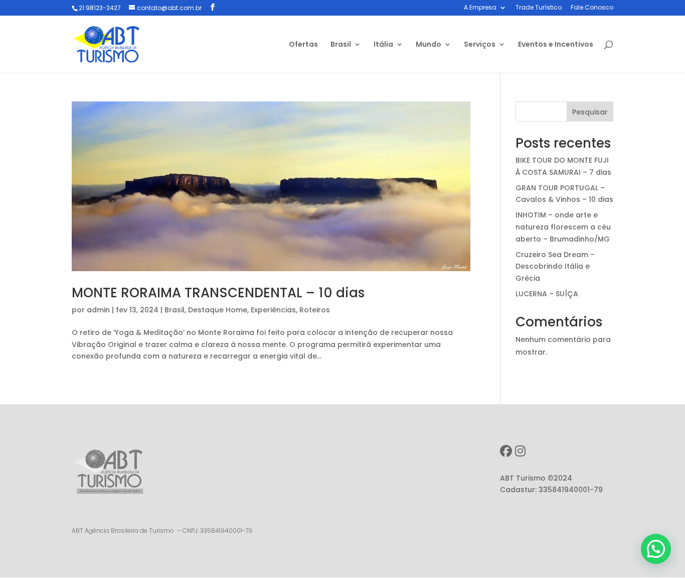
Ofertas (303, 45)
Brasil (340, 45)
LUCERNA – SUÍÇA (547, 294)
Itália (383, 45)
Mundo (428, 45)
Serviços (479, 45)
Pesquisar (590, 112)
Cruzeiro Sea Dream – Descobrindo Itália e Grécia (555, 267)
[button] (656, 549)
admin (98, 310)
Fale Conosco (592, 8)
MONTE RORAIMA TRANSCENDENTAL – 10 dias (218, 293)
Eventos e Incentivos (555, 45)
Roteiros (314, 310)
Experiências (273, 310)
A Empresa (480, 8)
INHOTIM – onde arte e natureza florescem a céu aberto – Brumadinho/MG (563, 227)
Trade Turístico (539, 8)
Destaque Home (217, 310)
